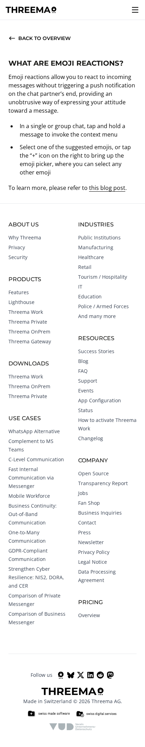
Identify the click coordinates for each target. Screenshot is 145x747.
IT (80, 286)
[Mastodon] (110, 675)
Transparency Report (103, 483)
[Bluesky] (71, 675)
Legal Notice (92, 561)
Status (85, 410)
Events (86, 390)
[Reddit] (100, 675)
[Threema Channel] (61, 675)
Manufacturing (95, 247)
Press (84, 532)
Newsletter (91, 542)
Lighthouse (21, 302)
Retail (85, 267)
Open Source (93, 473)
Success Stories (96, 351)
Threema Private (27, 321)
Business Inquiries (100, 512)
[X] (80, 675)
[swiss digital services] (96, 714)
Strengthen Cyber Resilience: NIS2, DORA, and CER (36, 577)
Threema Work (25, 312)
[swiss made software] (48, 714)
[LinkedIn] (90, 675)
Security (17, 257)
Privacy (16, 247)
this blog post (107, 188)
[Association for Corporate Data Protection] (72, 726)
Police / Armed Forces (103, 306)
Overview (89, 615)
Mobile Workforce (29, 496)
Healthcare (91, 257)
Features (18, 292)
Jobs (83, 493)
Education (90, 296)
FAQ (83, 371)
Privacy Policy (93, 552)
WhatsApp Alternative (34, 431)
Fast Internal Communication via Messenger (31, 477)
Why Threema (24, 237)
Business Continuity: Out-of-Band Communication (32, 514)
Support (87, 380)
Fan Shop (89, 503)
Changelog (90, 438)
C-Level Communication (36, 459)
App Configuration (99, 400)
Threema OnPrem (29, 331)
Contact (87, 522)
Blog (83, 361)
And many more (97, 316)
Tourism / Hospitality (102, 276)
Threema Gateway (29, 341)
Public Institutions (99, 237)
